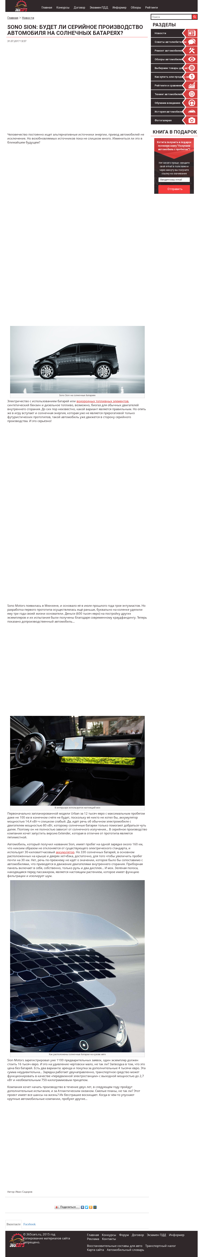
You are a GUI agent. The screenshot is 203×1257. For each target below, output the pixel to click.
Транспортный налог (160, 1246)
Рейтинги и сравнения (169, 85)
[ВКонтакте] (82, 1206)
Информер (119, 7)
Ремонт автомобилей (168, 50)
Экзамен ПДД (99, 7)
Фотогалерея (163, 120)
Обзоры (136, 7)
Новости (160, 33)
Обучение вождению (167, 102)
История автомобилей (169, 111)
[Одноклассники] (91, 1206)
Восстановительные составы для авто (114, 1246)
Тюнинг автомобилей (168, 94)
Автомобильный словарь (125, 1250)
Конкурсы (62, 7)
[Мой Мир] (95, 1206)
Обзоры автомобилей (169, 59)
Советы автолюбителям (170, 41)
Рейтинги (151, 7)
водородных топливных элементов (102, 401)
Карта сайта (95, 1250)
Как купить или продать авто (173, 76)
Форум (124, 1235)
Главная (47, 7)
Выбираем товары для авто (173, 68)
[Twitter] (87, 1206)
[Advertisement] (177, 220)
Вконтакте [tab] (14, 1224)
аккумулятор (65, 852)
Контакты (109, 1239)
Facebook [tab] (29, 1224)
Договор (79, 7)
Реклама (93, 1239)
